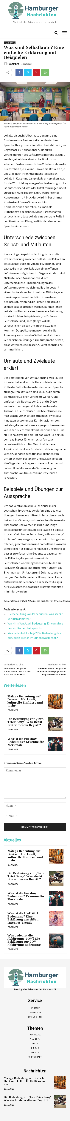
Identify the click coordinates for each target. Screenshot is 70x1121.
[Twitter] (28, 72)
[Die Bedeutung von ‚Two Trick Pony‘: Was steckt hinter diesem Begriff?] (55, 724)
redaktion (14, 63)
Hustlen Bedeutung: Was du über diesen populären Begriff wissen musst (51, 671)
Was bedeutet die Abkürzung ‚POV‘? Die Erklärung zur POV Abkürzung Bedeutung (24, 940)
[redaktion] (6, 64)
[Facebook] (19, 72)
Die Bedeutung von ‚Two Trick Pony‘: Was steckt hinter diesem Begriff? (25, 722)
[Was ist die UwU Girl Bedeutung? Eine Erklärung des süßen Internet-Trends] (56, 918)
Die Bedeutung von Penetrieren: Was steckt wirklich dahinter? (18, 671)
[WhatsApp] (45, 72)
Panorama (9, 43)
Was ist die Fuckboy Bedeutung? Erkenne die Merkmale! (25, 742)
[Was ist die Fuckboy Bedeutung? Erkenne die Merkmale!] (55, 744)
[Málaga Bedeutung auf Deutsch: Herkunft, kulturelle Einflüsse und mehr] (55, 701)
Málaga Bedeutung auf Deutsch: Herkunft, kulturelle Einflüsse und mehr (25, 701)
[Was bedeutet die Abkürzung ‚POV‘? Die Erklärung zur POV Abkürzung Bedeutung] (56, 940)
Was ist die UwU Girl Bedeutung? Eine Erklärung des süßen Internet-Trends (22, 918)
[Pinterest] (36, 72)
